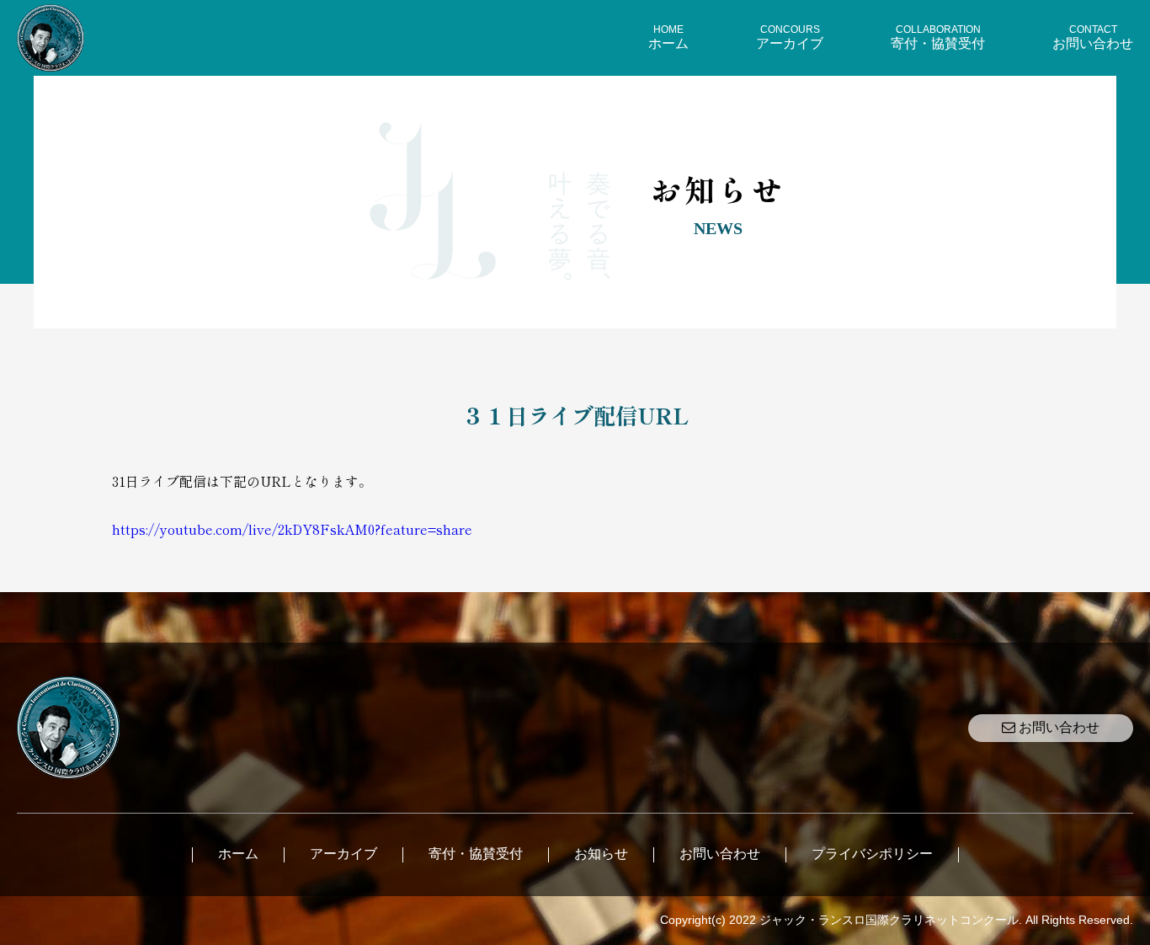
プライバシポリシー (872, 854)
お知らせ (601, 854)
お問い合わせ (1057, 727)
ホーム (238, 854)
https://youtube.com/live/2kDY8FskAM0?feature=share (292, 529)
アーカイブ (343, 854)
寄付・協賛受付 (476, 854)
